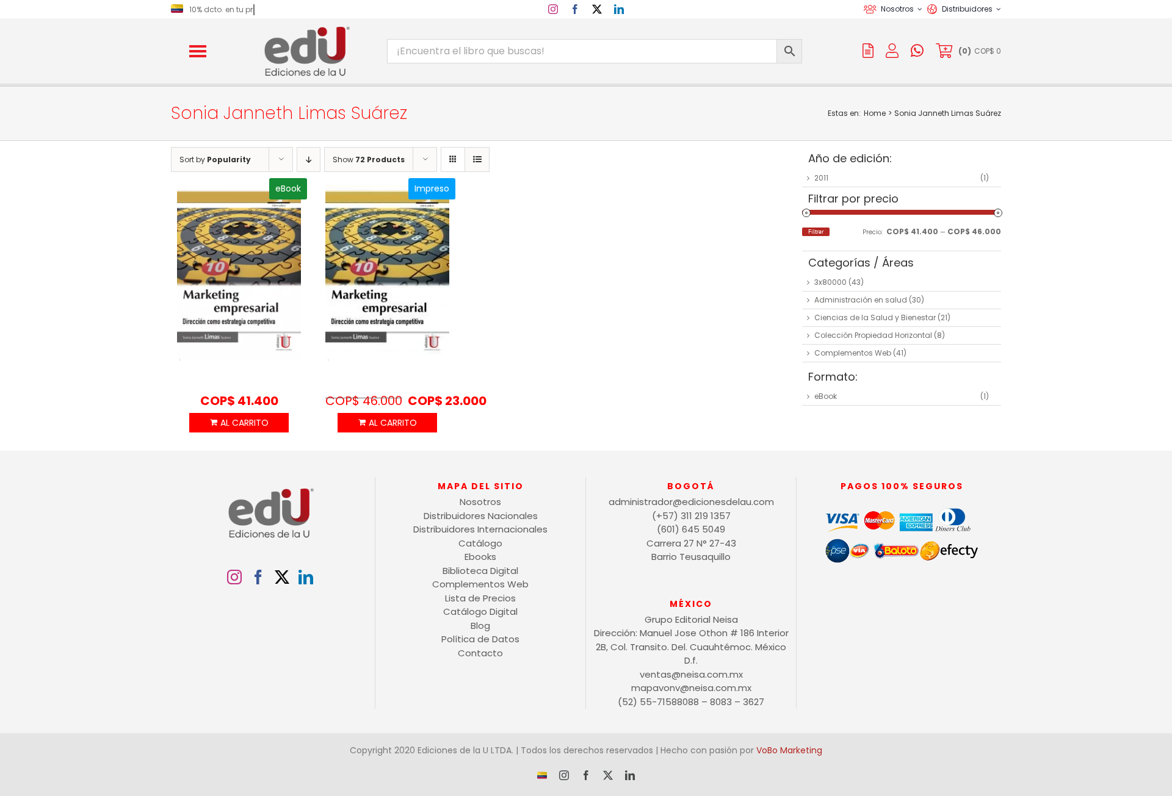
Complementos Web (852, 353)
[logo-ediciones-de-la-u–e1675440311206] (306, 29)
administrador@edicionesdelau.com (691, 501)
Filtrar (815, 231)
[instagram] (553, 9)
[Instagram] (234, 577)
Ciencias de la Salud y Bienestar (875, 317)
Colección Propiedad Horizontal (873, 335)
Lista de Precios (480, 598)
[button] (198, 51)
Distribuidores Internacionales (480, 529)
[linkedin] (619, 9)
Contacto (480, 653)
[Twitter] (282, 577)
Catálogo (480, 543)
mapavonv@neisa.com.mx (691, 687)
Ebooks (480, 556)
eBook (825, 396)
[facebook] (575, 9)
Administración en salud (860, 300)
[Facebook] (258, 577)
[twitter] (597, 9)
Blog (480, 625)
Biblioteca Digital (480, 570)
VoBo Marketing (789, 750)
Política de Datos (480, 639)
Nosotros (480, 501)
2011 (821, 178)
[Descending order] (308, 159)
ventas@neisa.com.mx (691, 674)
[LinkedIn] (305, 577)
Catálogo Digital (480, 611)
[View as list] (477, 159)
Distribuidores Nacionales (481, 515)
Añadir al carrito (238, 422)
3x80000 (830, 282)
